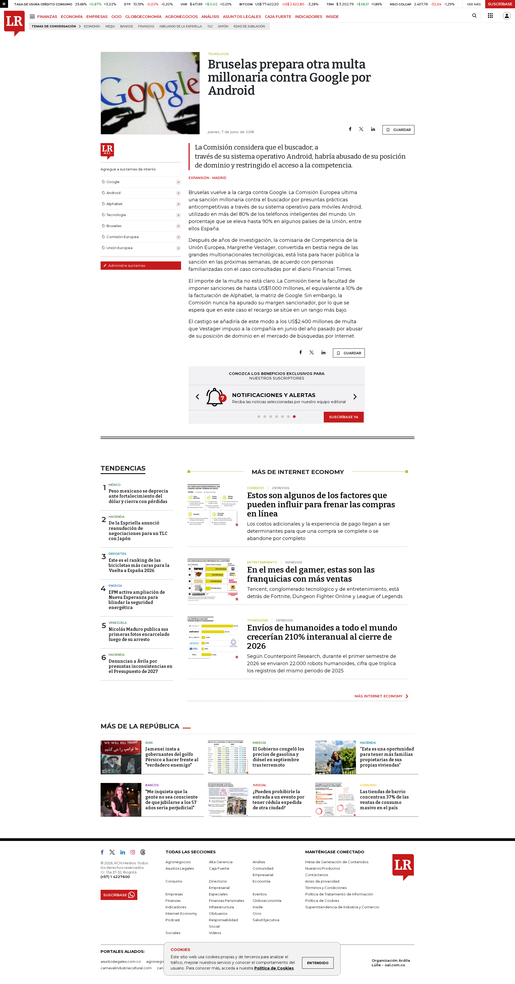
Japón (223, 26)
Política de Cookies (274, 968)
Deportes (117, 554)
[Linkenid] (124, 853)
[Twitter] (361, 129)
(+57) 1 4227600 (115, 876)
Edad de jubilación (249, 26)
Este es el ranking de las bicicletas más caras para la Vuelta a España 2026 (139, 565)
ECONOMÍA (72, 16)
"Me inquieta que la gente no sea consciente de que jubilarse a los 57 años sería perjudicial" (171, 799)
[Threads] (145, 853)
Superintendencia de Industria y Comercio (342, 907)
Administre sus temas (126, 265)
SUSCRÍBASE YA (343, 417)
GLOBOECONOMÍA (143, 16)
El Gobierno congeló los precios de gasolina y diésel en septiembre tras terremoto (278, 757)
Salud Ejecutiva (266, 920)
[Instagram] (134, 853)
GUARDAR (401, 130)
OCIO (116, 16)
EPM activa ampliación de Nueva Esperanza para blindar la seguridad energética (137, 600)
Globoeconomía (267, 900)
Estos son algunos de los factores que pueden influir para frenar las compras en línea (321, 505)
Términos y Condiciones (326, 887)
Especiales (218, 894)
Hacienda (116, 517)
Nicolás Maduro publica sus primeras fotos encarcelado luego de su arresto (139, 634)
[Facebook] (350, 129)
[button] (196, 397)
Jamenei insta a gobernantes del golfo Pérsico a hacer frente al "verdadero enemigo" (171, 757)
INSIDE (332, 16)
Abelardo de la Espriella (180, 26)
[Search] (474, 16)
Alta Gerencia (221, 862)
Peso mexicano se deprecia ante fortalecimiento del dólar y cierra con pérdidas (138, 496)
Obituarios (218, 913)
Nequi (110, 26)
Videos (215, 933)
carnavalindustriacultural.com (126, 968)
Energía (115, 586)
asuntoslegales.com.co (121, 961)
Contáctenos (316, 875)
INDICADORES (308, 16)
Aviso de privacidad (322, 881)
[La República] (14, 24)
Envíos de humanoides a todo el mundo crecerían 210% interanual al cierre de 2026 (322, 637)
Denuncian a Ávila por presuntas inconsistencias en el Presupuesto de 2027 (140, 666)
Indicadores (175, 907)
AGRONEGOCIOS (181, 16)
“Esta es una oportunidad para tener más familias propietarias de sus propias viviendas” (387, 757)
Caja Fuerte (219, 868)
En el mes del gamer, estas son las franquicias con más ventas (311, 574)
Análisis (259, 862)
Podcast (172, 920)
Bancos (126, 26)
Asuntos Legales (179, 868)
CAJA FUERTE (278, 16)
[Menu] (33, 16)
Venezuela (118, 623)
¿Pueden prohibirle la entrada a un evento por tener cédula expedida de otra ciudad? (278, 799)
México (115, 485)
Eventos (260, 894)
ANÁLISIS (210, 16)
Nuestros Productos (322, 868)
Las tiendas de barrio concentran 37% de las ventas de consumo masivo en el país (384, 799)
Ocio (257, 913)
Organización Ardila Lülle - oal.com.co (391, 962)
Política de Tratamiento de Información (339, 894)
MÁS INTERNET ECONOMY (378, 696)
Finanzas (146, 26)
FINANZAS (47, 16)
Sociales (172, 933)
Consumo (368, 785)
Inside (258, 907)
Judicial (259, 785)
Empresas (174, 894)
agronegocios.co (161, 961)
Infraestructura (221, 907)
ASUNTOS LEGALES (242, 16)
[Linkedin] (373, 129)
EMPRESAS (97, 16)
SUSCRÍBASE (500, 4)
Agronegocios (177, 862)
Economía (92, 26)
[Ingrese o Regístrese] (507, 16)
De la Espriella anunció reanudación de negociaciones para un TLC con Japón (138, 530)
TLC (210, 26)
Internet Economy (181, 913)
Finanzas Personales (226, 900)
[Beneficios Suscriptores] (490, 16)
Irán (149, 743)
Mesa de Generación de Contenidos (336, 862)
